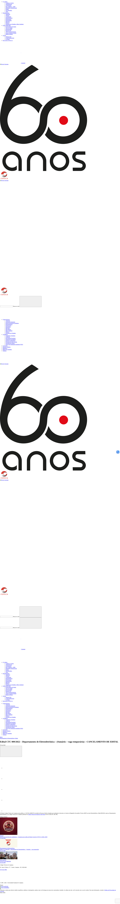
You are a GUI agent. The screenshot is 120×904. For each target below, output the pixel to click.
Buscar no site (16, 306)
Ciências (7, 15)
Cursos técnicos (6, 319)
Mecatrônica (8, 329)
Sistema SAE (8, 36)
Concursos (5, 345)
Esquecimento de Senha (11, 26)
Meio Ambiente (9, 330)
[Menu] (10, 362)
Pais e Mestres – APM (10, 6)
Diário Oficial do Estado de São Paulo (36, 814)
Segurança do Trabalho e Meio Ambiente (15, 24)
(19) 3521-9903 (3, 869)
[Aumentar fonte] (10, 52)
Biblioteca (5, 348)
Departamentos (6, 13)
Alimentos (8, 14)
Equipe (7, 9)
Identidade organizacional (11, 8)
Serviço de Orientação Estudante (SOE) (14, 344)
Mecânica (8, 21)
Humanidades (9, 20)
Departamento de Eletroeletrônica (7, 738)
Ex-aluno (8, 39)
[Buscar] (10, 605)
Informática (8, 327)
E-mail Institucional (10, 38)
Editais (16, 738)
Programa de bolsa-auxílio (11, 342)
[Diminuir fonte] (31, 52)
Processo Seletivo (6, 347)
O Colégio (5, 1)
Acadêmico (5, 334)
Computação (8, 16)
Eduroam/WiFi (9, 29)
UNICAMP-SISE (7, 25)
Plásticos (7, 23)
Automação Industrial (10, 322)
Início (1, 737)
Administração (9, 4)
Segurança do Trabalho (11, 333)
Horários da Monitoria (10, 340)
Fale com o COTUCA (8, 40)
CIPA (7, 11)
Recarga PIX (8, 30)
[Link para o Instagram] (10, 317)
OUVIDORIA (9, 10)
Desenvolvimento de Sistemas (12, 323)
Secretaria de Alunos (10, 343)
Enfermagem (8, 19)
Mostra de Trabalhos (7, 349)
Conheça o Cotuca (10, 3)
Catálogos (8, 337)
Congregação (8, 5)
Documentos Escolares (11, 338)
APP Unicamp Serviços (11, 31)
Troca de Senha (9, 28)
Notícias (4, 350)
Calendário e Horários (10, 335)
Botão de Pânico (9, 34)
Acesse (4, 35)
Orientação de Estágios (11, 339)
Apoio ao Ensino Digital (11, 33)
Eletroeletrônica (9, 18)
